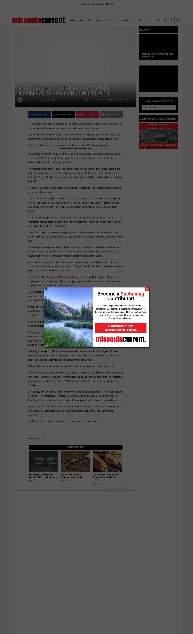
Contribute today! (121, 327)
